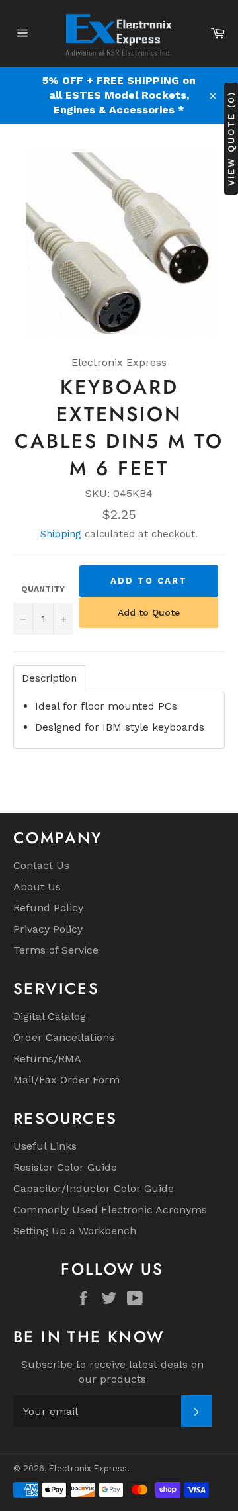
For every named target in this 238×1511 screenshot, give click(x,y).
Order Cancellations (63, 1037)
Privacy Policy (48, 929)
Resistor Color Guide (65, 1167)
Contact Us (41, 865)
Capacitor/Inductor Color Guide (93, 1188)
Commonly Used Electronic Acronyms (110, 1209)
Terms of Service (56, 950)
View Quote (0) (230, 138)
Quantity (43, 589)
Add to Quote (149, 612)
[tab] (49, 678)
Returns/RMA (47, 1058)
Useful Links (45, 1146)
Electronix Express (88, 1468)
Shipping (60, 534)
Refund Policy (48, 907)
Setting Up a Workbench (74, 1230)
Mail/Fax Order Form (66, 1080)
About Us (37, 886)
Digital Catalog (49, 1016)
